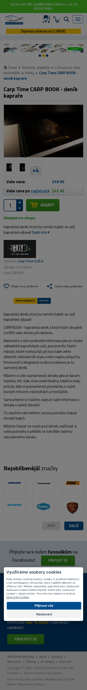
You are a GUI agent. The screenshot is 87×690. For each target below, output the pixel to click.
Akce (42, 656)
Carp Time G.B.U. (31, 261)
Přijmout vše (44, 605)
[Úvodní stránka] (14, 20)
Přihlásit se (25, 639)
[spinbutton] (10, 205)
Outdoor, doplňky (36, 67)
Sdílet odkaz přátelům (68, 286)
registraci (40, 191)
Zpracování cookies (17, 597)
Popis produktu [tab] (25, 300)
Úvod (12, 67)
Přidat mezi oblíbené (24, 286)
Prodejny (47, 661)
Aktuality (14, 661)
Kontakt (65, 661)
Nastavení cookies (31, 684)
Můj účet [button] (47, 19)
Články (31, 661)
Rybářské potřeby (20, 656)
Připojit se (58, 560)
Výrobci (57, 656)
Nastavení (44, 614)
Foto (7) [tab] (44, 300)
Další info (39, 232)
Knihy (29, 73)
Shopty (50, 679)
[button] (73, 526)
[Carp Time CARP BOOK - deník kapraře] (43, 131)
